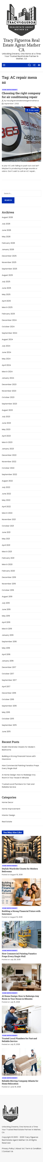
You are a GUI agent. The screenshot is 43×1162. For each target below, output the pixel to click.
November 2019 (9, 583)
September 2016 (9, 705)
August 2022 (7, 481)
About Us (20, 1148)
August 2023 (7, 410)
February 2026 (8, 243)
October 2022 (8, 468)
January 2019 (7, 635)
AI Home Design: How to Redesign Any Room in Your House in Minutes (20, 997)
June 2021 (6, 532)
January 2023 (8, 448)
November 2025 (9, 262)
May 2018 (6, 648)
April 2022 (6, 506)
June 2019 (6, 609)
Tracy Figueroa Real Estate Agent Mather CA (21, 45)
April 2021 (6, 545)
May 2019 (6, 616)
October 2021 (8, 526)
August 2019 (7, 596)
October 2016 (8, 699)
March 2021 (7, 551)
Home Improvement (9, 90)
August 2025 (7, 275)
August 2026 (7, 217)
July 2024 (6, 346)
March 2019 (7, 628)
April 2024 (6, 365)
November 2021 (9, 519)
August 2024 (7, 339)
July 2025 (6, 281)
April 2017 (6, 686)
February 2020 (8, 571)
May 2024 (6, 358)
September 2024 (9, 333)
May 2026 (6, 236)
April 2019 (6, 622)
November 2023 (9, 391)
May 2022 (6, 500)
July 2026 (6, 223)
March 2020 (7, 564)
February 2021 (8, 558)
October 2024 (8, 326)
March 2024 (7, 371)
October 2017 (8, 673)
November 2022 (9, 461)
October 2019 (8, 590)
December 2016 (9, 693)
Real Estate (7, 821)
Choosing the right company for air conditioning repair (21, 95)
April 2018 (6, 654)
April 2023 (6, 436)
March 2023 (7, 442)
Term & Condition (33, 1148)
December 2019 (9, 577)
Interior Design (8, 815)
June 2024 (6, 352)
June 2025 (6, 288)
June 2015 (6, 731)
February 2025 (8, 313)
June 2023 (6, 423)
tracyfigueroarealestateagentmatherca (23, 101)
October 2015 (8, 718)
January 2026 (8, 249)
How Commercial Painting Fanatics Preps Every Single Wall (19, 955)
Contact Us (8, 1151)
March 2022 (7, 513)
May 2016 (6, 712)
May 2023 (6, 429)
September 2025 (9, 268)
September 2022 (9, 474)
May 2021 (6, 538)
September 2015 (9, 725)
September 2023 (9, 403)
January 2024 (8, 378)
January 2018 (8, 661)
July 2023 (6, 416)
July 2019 (6, 603)
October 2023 (8, 397)
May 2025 (6, 294)
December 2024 (9, 320)
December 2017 (9, 667)
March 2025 (7, 307)
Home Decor (7, 802)
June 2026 (6, 230)
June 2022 (6, 493)
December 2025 (9, 256)
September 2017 (9, 680)
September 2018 (9, 641)
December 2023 (9, 384)
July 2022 (6, 487)
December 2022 (9, 455)
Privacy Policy (8, 1148)
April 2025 (6, 301)
